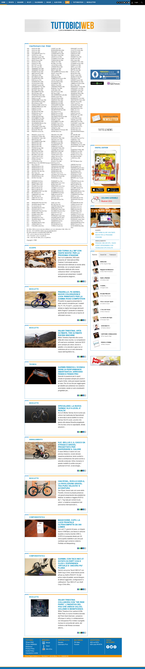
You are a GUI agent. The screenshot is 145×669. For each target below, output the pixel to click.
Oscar (48, 646)
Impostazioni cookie (32, 653)
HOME (3, 2)
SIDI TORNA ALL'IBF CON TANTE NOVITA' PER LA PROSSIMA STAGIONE (69, 253)
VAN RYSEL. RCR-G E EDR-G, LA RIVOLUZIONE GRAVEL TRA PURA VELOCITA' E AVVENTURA (71, 484)
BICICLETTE (34, 289)
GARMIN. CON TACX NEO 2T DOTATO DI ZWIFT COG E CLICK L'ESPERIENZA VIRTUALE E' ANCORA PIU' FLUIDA (71, 563)
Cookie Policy (30, 651)
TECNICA (32, 364)
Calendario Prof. (63, 644)
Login (136, 2)
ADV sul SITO (94, 642)
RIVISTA (11, 2)
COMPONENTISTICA (37, 517)
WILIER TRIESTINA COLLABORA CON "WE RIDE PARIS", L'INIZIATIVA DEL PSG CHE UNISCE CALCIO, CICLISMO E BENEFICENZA (71, 604)
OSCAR (48, 2)
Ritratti (48, 642)
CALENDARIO (39, 2)
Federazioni (112, 255)
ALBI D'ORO (58, 2)
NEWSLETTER (91, 2)
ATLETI (29, 2)
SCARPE (32, 248)
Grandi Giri (103, 255)
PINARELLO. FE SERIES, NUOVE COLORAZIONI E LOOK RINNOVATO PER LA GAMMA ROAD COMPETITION (71, 295)
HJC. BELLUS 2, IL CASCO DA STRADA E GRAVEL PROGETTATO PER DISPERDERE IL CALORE (71, 446)
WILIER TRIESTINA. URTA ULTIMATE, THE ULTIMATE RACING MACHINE (70, 333)
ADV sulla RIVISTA (96, 644)
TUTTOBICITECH (78, 2)
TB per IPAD (30, 642)
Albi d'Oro (49, 649)
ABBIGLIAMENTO (36, 439)
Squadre (60, 642)
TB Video (77, 642)
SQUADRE (20, 2)
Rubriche (94, 255)
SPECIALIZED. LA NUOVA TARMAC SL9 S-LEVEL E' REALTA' (69, 408)
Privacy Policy (30, 648)
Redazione (29, 646)
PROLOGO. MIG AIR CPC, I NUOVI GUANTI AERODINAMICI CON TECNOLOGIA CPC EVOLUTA (105, 245)
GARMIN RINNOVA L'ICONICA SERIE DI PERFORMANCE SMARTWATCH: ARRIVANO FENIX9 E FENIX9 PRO (71, 370)
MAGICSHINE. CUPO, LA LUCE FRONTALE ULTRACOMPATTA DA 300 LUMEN (69, 523)
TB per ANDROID (31, 644)
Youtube (76, 644)
